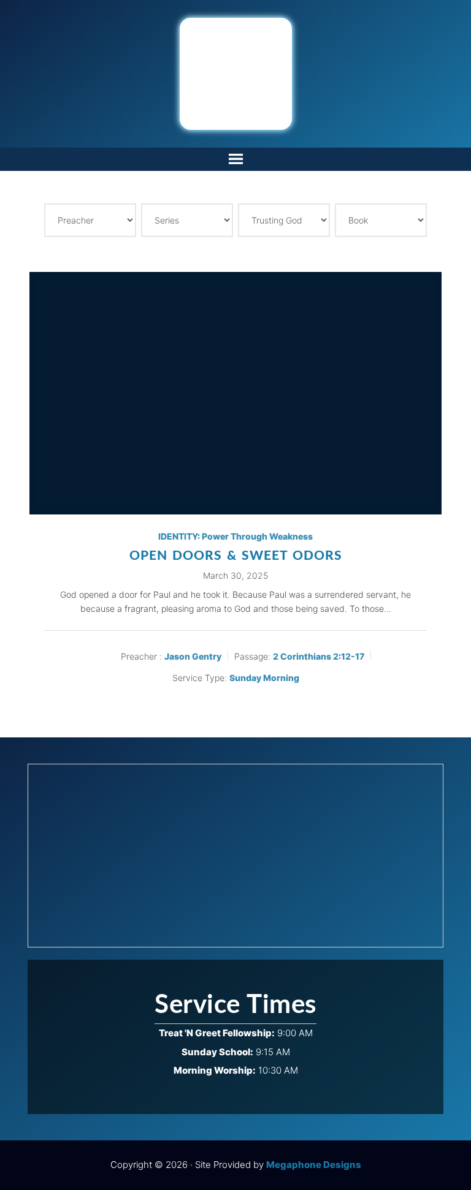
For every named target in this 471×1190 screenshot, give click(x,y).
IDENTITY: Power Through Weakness (235, 536)
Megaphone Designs (313, 1164)
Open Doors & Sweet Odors (235, 555)
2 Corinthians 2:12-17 (318, 656)
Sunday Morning (264, 677)
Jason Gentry (192, 656)
